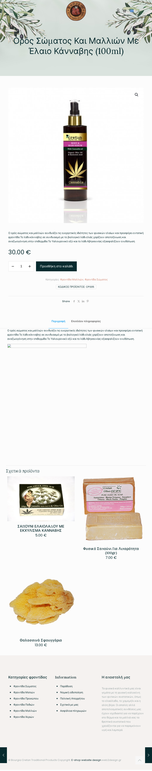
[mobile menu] (11, 11)
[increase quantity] (29, 266)
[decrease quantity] (12, 266)
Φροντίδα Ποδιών (23, 705)
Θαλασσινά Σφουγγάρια (41, 640)
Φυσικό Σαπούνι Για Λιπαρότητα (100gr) (111, 550)
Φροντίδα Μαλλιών (72, 279)
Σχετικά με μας (69, 705)
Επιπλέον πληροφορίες (86, 321)
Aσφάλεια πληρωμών (73, 711)
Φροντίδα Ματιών (24, 692)
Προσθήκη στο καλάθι (56, 266)
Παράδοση (66, 686)
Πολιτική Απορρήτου (72, 698)
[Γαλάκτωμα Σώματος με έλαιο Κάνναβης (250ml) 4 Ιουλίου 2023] (148, 755)
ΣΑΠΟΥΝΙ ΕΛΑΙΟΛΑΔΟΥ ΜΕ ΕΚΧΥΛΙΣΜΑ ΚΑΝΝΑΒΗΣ (40, 528)
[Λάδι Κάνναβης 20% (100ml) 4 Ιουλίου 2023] (3, 755)
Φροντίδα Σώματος (96, 279)
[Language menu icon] (133, 10)
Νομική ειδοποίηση (71, 692)
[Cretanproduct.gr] (76, 11)
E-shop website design (86, 760)
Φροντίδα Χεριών (23, 717)
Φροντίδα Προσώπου (26, 698)
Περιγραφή (58, 321)
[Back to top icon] (139, 760)
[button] (137, 95)
